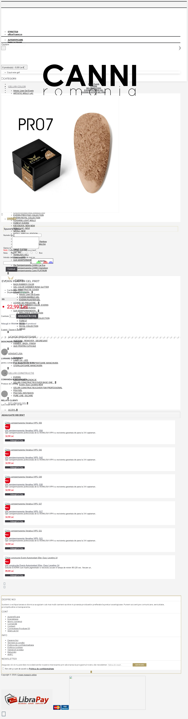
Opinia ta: (7, 248)
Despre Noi (12, 640)
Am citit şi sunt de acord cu (29, 669)
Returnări (11, 652)
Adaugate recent (13, 415)
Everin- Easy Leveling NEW (31, 385)
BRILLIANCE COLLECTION (31, 313)
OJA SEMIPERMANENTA (24, 311)
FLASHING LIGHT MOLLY (24, 220)
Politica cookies (15, 647)
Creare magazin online (27, 675)
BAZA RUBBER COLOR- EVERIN (33, 305)
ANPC (10, 654)
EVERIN (17, 377)
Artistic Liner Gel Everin (23, 91)
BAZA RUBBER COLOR (23, 284)
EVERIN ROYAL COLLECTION (26, 218)
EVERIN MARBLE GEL (29, 297)
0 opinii (4, 330)
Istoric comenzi (14, 621)
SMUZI (22, 329)
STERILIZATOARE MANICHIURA (27, 365)
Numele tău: (8, 235)
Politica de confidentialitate (20, 645)
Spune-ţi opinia (15, 330)
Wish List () (13, 631)
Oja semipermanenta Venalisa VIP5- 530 (24, 484)
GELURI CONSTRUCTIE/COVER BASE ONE (33, 382)
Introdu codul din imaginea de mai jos (19, 257)
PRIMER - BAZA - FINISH (24, 343)
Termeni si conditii (16, 642)
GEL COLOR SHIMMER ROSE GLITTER (31, 287)
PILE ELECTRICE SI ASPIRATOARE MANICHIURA (35, 363)
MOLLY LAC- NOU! (21, 228)
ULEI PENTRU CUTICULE (24, 346)
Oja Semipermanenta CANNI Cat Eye (29, 265)
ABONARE (139, 665)
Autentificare (13, 616)
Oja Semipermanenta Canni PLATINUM (30, 270)
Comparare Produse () (18, 628)
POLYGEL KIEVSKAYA (23, 393)
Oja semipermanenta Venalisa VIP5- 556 (24, 430)
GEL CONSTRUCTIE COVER (26, 290)
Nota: (5, 253)
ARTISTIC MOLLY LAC (23, 93)
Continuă (11, 269)
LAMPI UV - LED (20, 360)
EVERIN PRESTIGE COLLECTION (28, 215)
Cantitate (5, 316)
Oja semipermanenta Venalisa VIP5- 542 (24, 457)
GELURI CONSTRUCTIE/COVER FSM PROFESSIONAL (37, 388)
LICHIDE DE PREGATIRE (24, 303)
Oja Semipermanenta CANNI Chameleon (30, 268)
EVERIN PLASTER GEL (29, 300)
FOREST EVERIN (21, 223)
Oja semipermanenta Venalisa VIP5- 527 (24, 511)
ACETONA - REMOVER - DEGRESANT (30, 341)
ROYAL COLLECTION (28, 326)
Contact (11, 626)
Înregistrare (12, 619)
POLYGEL (17, 390)
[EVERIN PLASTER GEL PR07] (60, 212)
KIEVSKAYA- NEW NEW (24, 226)
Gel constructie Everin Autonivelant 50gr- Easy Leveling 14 (32, 565)
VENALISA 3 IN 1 (20, 255)
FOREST (23, 321)
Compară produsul (27, 323)
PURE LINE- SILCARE (23, 396)
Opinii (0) (11, 219)
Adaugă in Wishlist (9, 323)
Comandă (12, 624)
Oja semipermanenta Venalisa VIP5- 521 (24, 538)
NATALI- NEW (19, 231)
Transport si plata (15, 649)
